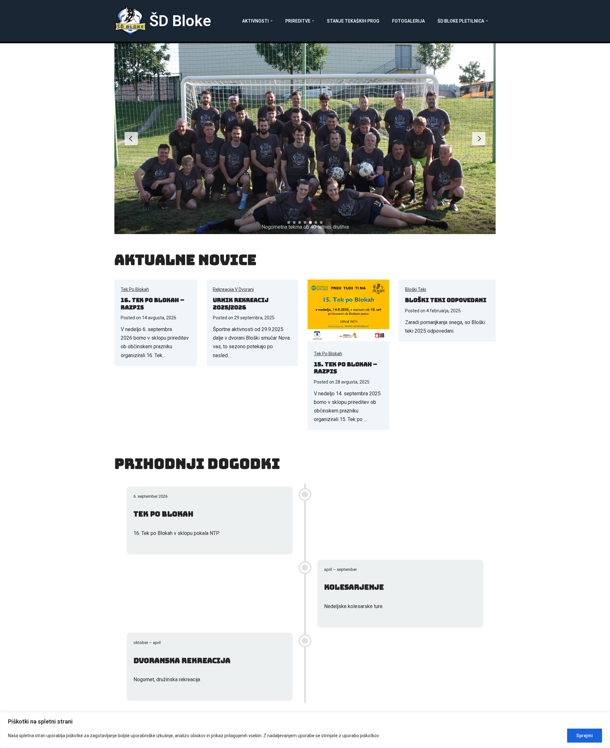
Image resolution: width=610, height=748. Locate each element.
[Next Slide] (478, 138)
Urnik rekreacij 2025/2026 (240, 303)
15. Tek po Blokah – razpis (345, 368)
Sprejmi (584, 735)
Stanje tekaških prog (353, 21)
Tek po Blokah (135, 289)
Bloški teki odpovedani (445, 300)
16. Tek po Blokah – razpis (152, 303)
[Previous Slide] (131, 138)
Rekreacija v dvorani (233, 289)
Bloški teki (415, 289)
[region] (305, 730)
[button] (271, 21)
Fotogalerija (408, 21)
